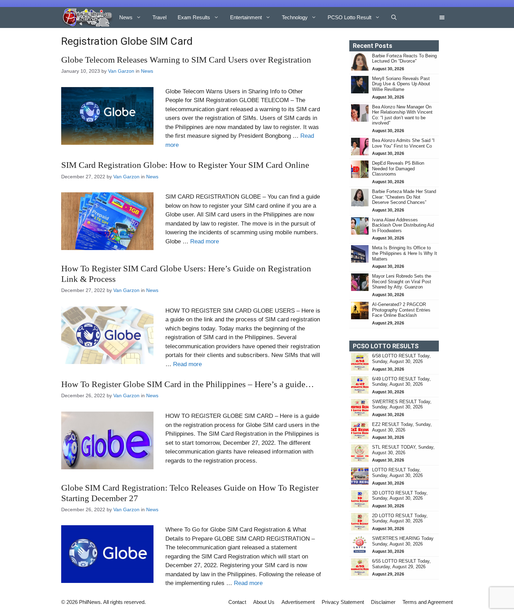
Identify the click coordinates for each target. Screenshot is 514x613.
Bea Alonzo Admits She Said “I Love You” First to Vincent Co (403, 143)
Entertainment (246, 17)
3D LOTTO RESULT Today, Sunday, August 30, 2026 (400, 495)
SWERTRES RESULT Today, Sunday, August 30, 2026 (401, 404)
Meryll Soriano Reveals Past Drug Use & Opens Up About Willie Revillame (401, 84)
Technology (295, 17)
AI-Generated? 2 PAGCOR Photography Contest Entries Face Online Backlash (401, 310)
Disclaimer (383, 602)
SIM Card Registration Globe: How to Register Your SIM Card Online (185, 165)
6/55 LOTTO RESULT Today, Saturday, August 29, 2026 (401, 563)
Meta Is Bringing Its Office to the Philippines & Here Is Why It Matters (404, 253)
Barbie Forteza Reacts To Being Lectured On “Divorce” (404, 58)
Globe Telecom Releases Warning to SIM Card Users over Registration (186, 59)
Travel (159, 17)
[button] (394, 17)
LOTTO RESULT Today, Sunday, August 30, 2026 (397, 472)
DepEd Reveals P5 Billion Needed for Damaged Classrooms (398, 169)
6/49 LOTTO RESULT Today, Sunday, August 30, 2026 (401, 381)
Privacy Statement (343, 602)
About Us (263, 602)
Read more (204, 241)
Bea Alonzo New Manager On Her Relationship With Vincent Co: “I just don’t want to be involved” (402, 115)
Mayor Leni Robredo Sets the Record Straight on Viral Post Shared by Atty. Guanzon (401, 281)
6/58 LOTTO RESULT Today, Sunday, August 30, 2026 (401, 358)
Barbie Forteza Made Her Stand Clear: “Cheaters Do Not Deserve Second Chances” (404, 197)
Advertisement (298, 602)
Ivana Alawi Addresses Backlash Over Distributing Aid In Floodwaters (403, 225)
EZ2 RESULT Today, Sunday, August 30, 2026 (402, 427)
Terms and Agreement (427, 602)
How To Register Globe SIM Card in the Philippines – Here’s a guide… (187, 384)
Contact (237, 602)
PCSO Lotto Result (349, 17)
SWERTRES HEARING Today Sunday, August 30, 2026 (403, 541)
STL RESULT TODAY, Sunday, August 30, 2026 (403, 449)
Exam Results (194, 17)
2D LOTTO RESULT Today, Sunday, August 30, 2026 (400, 518)
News (126, 17)
